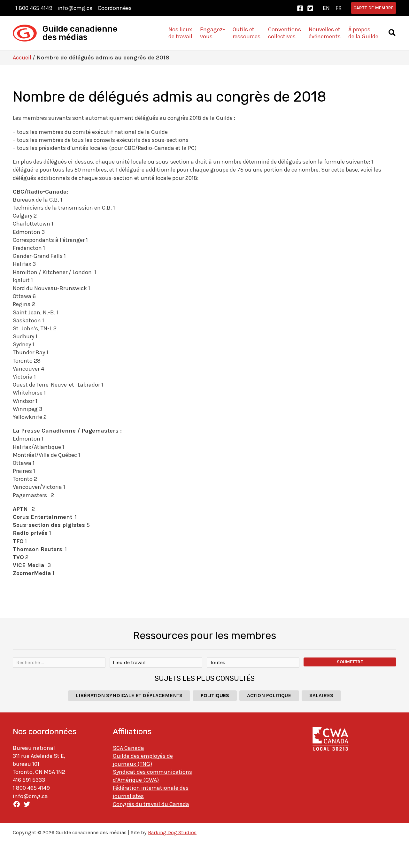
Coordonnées (115, 8)
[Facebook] (300, 8)
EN (326, 8)
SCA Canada (128, 747)
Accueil (22, 57)
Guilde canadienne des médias (80, 33)
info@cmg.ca (75, 8)
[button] (373, 8)
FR (339, 8)
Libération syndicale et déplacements (129, 695)
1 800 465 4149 (33, 8)
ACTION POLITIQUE (269, 695)
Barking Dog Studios (172, 832)
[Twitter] (310, 8)
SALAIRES (321, 695)
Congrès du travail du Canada (151, 804)
